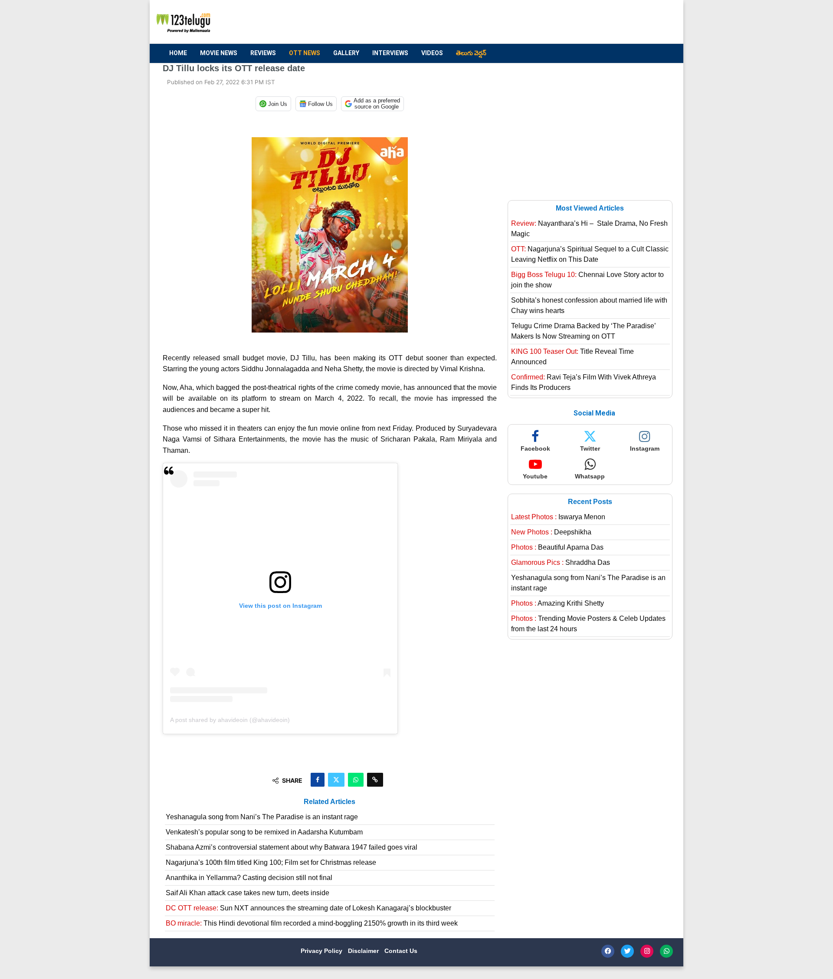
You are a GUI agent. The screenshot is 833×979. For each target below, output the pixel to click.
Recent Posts (590, 501)
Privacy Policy (322, 950)
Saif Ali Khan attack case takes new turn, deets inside (247, 893)
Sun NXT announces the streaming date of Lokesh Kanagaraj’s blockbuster (308, 908)
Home (178, 52)
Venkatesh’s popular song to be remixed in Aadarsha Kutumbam (264, 832)
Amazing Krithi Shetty (557, 603)
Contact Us (400, 950)
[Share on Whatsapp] (356, 780)
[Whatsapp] (666, 951)
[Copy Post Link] (375, 780)
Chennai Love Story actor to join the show (587, 280)
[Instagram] (646, 951)
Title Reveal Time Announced (572, 357)
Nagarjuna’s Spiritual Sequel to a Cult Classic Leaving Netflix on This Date (590, 254)
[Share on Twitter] (336, 780)
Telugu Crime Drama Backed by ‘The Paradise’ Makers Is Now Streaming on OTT (583, 331)
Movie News (218, 52)
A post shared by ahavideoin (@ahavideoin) (230, 719)
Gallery (346, 52)
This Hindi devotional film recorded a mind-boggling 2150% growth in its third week (312, 923)
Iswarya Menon (558, 517)
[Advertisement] (512, 22)
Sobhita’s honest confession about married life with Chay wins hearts (589, 305)
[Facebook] (607, 951)
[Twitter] (627, 951)
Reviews (263, 52)
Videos (432, 52)
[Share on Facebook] (318, 780)
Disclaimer (364, 950)
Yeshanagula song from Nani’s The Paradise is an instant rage (262, 817)
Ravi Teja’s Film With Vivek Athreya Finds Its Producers (583, 382)
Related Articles (329, 801)
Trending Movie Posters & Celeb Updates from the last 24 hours (588, 624)
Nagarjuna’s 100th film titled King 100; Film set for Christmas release (271, 862)
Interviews (390, 52)
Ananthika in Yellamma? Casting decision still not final (249, 877)
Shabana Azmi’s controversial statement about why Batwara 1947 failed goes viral (291, 847)
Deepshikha (551, 532)
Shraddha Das (560, 562)
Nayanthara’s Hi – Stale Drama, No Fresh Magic (589, 228)
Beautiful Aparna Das (557, 547)
